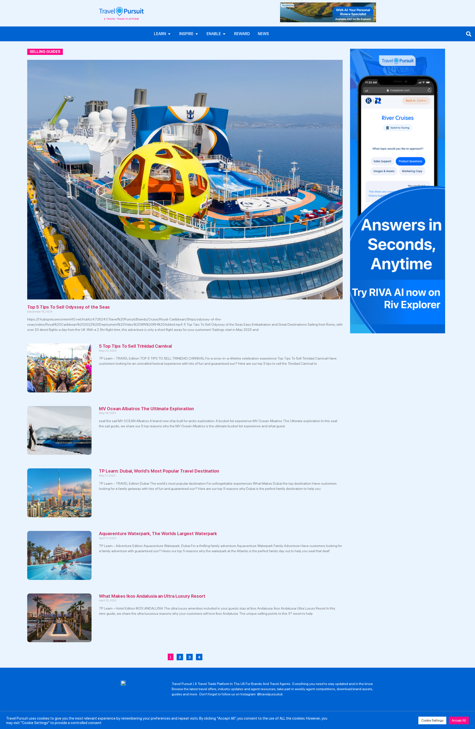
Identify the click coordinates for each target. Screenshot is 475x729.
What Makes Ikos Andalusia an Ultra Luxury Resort (152, 596)
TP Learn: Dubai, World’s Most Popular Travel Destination (159, 471)
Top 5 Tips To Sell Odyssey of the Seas (68, 307)
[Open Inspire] (197, 34)
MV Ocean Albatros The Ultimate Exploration (146, 408)
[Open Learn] (169, 34)
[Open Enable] (224, 34)
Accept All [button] (459, 720)
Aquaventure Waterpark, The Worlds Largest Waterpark (158, 533)
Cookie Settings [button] (432, 720)
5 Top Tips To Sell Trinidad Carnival (135, 346)
